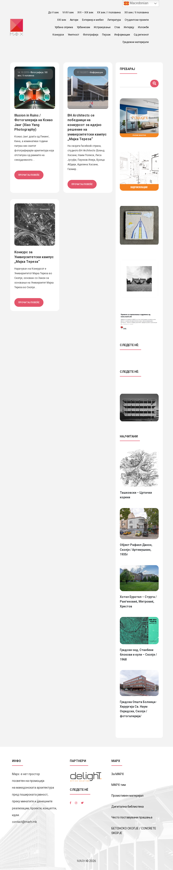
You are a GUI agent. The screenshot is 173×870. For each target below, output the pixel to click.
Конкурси (58, 34)
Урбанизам (83, 27)
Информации (122, 34)
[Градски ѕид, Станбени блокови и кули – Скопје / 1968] (139, 630)
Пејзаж (106, 34)
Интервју (129, 27)
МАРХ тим (118, 784)
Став (117, 27)
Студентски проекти (137, 19)
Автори (74, 19)
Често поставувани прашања (131, 817)
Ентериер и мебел (93, 19)
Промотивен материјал (127, 795)
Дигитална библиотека (127, 806)
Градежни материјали (136, 42)
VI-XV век (68, 12)
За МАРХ (117, 774)
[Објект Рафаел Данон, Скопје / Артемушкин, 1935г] (139, 523)
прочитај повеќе (28, 175)
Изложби (143, 27)
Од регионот (141, 34)
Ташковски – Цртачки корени (136, 495)
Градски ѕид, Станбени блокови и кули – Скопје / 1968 (138, 654)
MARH (81, 861)
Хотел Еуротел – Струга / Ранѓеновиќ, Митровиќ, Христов (138, 601)
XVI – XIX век (85, 12)
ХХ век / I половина (109, 12)
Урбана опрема (64, 27)
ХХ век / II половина (136, 12)
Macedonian (138, 3)
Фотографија (90, 34)
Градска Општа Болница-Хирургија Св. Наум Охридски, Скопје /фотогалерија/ (138, 709)
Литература (114, 19)
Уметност (73, 34)
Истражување (102, 27)
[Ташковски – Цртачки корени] (139, 468)
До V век (53, 12)
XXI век (61, 19)
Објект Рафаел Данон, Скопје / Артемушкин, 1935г (136, 549)
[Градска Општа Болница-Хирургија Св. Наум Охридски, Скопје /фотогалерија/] (139, 683)
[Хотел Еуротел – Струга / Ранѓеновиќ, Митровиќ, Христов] (139, 578)
